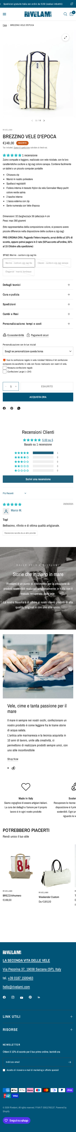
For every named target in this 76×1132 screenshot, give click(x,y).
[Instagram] (15, 997)
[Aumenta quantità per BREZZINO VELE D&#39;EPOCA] (16, 386)
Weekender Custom (49, 886)
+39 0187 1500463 (20, 977)
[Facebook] (5, 408)
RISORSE (10, 1029)
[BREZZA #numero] (20, 855)
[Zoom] (65, 37)
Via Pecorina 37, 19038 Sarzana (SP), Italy (32, 969)
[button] (12, 155)
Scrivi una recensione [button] (38, 479)
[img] (12, 504)
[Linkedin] (41, 997)
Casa (5, 25)
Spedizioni (9, 304)
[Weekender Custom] (56, 856)
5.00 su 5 (47, 440)
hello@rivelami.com (16, 986)
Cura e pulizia (11, 294)
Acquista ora (38, 397)
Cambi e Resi (10, 314)
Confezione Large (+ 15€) (19, 371)
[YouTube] (24, 998)
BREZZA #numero (12, 885)
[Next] (44, 120)
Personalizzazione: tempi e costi (22, 324)
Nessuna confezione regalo (20, 367)
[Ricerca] (65, 14)
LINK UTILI (11, 1016)
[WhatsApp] (19, 408)
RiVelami (8, 880)
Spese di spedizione (22, 147)
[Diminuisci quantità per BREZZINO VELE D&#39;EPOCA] (5, 386)
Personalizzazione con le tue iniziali (19, 344)
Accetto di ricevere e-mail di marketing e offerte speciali (33, 1070)
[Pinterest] (12, 408)
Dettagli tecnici (11, 285)
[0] (70, 14)
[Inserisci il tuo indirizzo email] (69, 1062)
